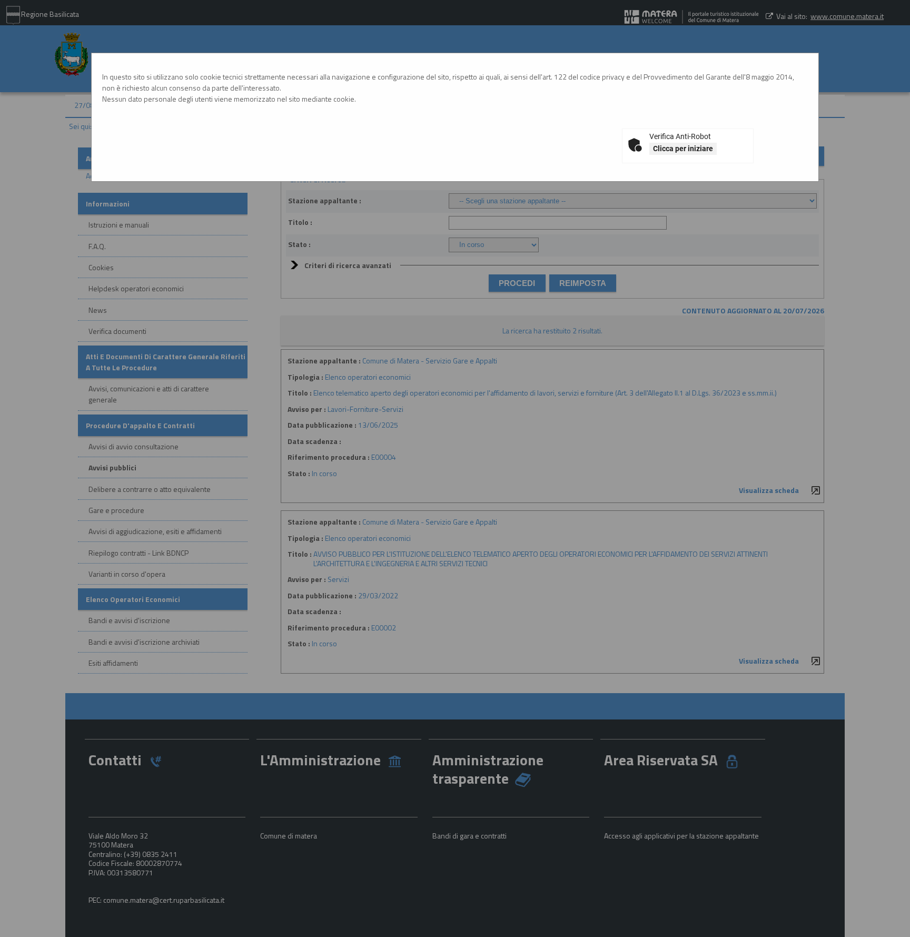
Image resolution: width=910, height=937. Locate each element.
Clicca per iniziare (683, 148)
